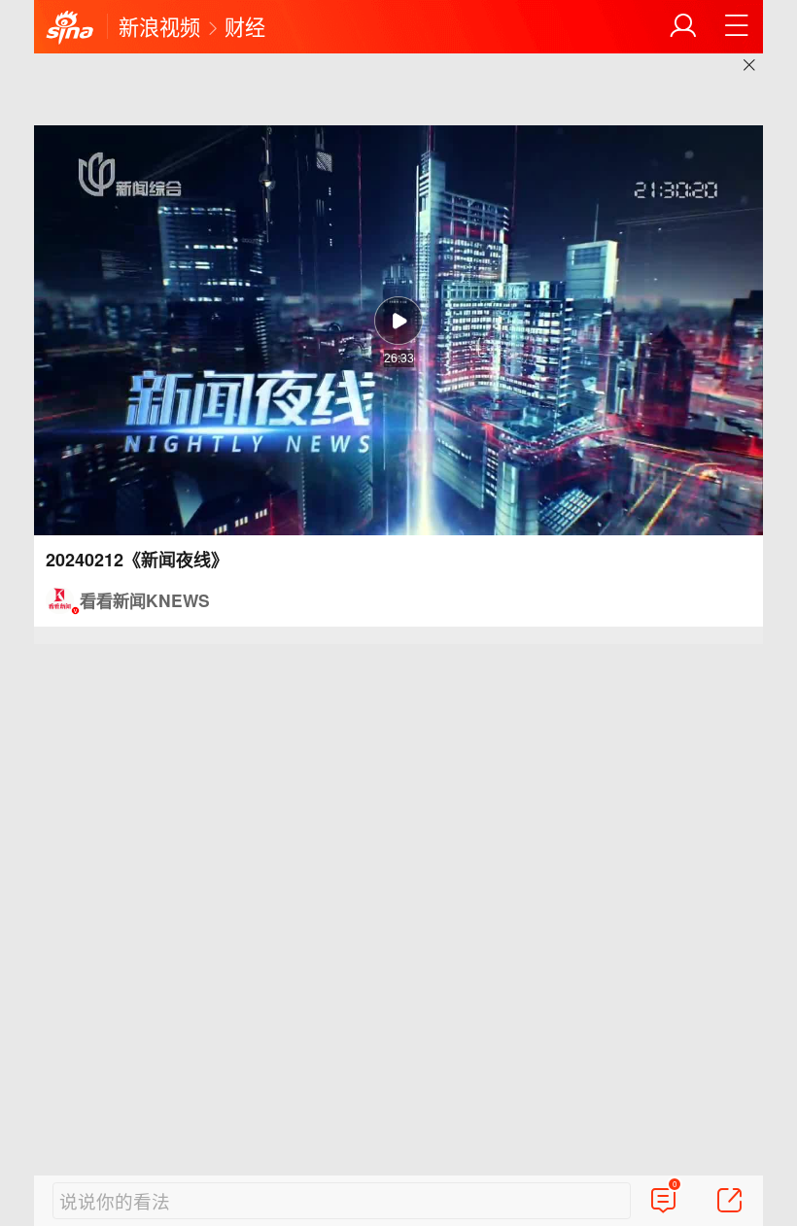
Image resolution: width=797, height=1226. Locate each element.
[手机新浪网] (70, 28)
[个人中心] (683, 26)
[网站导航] (736, 26)
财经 (245, 26)
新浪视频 (159, 26)
